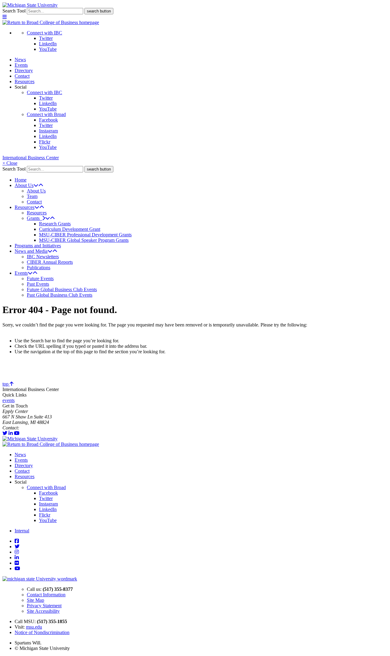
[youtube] (17, 433)
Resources (24, 81)
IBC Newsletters (43, 256)
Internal (22, 530)
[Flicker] (17, 563)
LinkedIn (48, 43)
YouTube (48, 49)
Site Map (35, 600)
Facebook (48, 119)
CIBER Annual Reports (50, 262)
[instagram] (17, 552)
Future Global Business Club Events (62, 289)
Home (21, 179)
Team (32, 196)
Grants (34, 218)
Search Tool (14, 10)
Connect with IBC (44, 32)
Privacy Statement (44, 605)
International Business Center (30, 157)
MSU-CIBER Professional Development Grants (85, 234)
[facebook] (17, 541)
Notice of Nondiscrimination (42, 632)
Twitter (46, 38)
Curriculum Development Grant (69, 229)
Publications (38, 267)
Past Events (38, 284)
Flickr (44, 141)
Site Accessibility (43, 611)
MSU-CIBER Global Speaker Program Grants (84, 240)
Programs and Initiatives (38, 245)
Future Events (40, 278)
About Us (24, 185)
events (8, 400)
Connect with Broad (46, 114)
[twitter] (4, 433)
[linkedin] (11, 433)
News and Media (31, 251)
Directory (24, 70)
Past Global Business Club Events (59, 295)
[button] (4, 16)
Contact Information (46, 594)
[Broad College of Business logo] (50, 22)
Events (21, 65)
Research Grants (55, 223)
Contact (22, 76)
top (6, 383)
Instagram (48, 130)
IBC (24, 427)
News (20, 59)
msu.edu (34, 627)
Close (9, 163)
